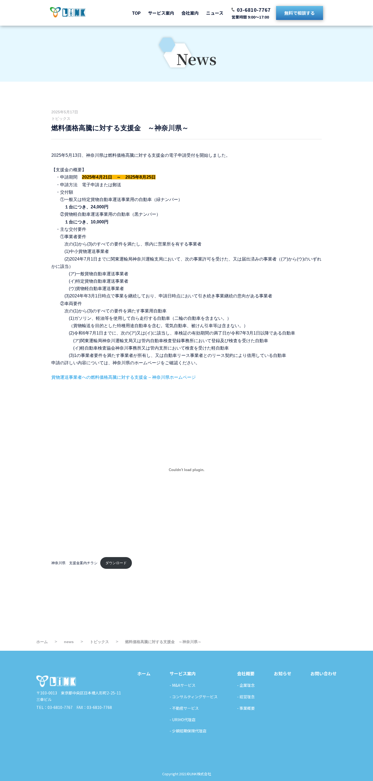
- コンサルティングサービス (194, 696)
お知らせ (282, 673)
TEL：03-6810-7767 (54, 707)
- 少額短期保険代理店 (188, 730)
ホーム (143, 673)
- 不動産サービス (184, 708)
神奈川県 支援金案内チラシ (74, 563)
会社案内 (190, 13)
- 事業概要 (246, 708)
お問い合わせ (323, 673)
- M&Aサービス (183, 685)
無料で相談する (299, 13)
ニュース (214, 13)
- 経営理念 (246, 696)
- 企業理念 (246, 685)
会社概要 (245, 673)
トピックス (60, 118)
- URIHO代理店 (183, 719)
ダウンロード (116, 563)
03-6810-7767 (254, 9)
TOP (136, 13)
